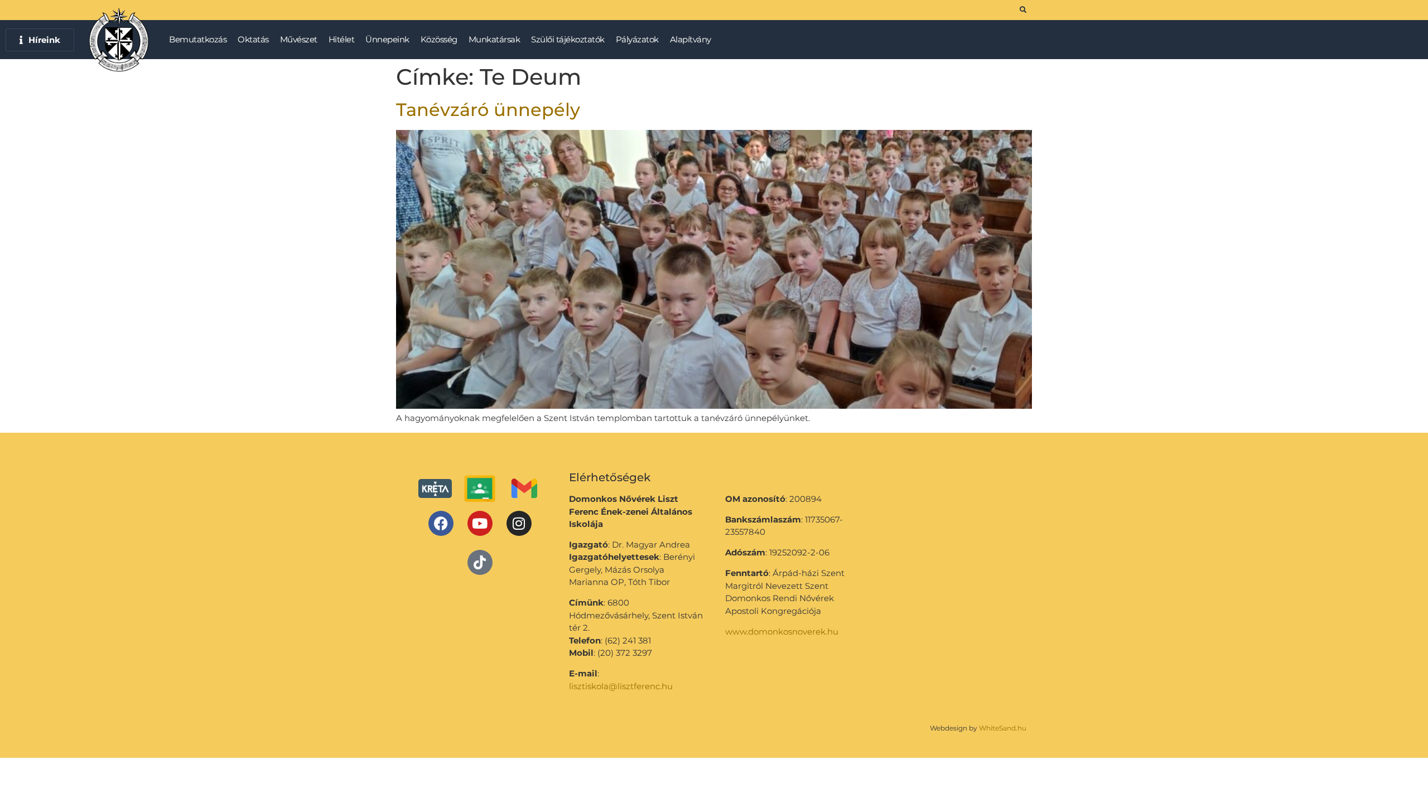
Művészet (298, 39)
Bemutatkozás (197, 39)
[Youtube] (480, 523)
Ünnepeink (387, 39)
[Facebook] (441, 523)
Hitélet (342, 39)
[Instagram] (519, 523)
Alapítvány (690, 39)
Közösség (439, 39)
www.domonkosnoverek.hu (781, 631)
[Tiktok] (480, 562)
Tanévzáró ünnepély (488, 109)
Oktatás (253, 39)
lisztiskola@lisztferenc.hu (621, 686)
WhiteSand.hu (1002, 728)
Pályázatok (637, 39)
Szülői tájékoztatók (568, 39)
